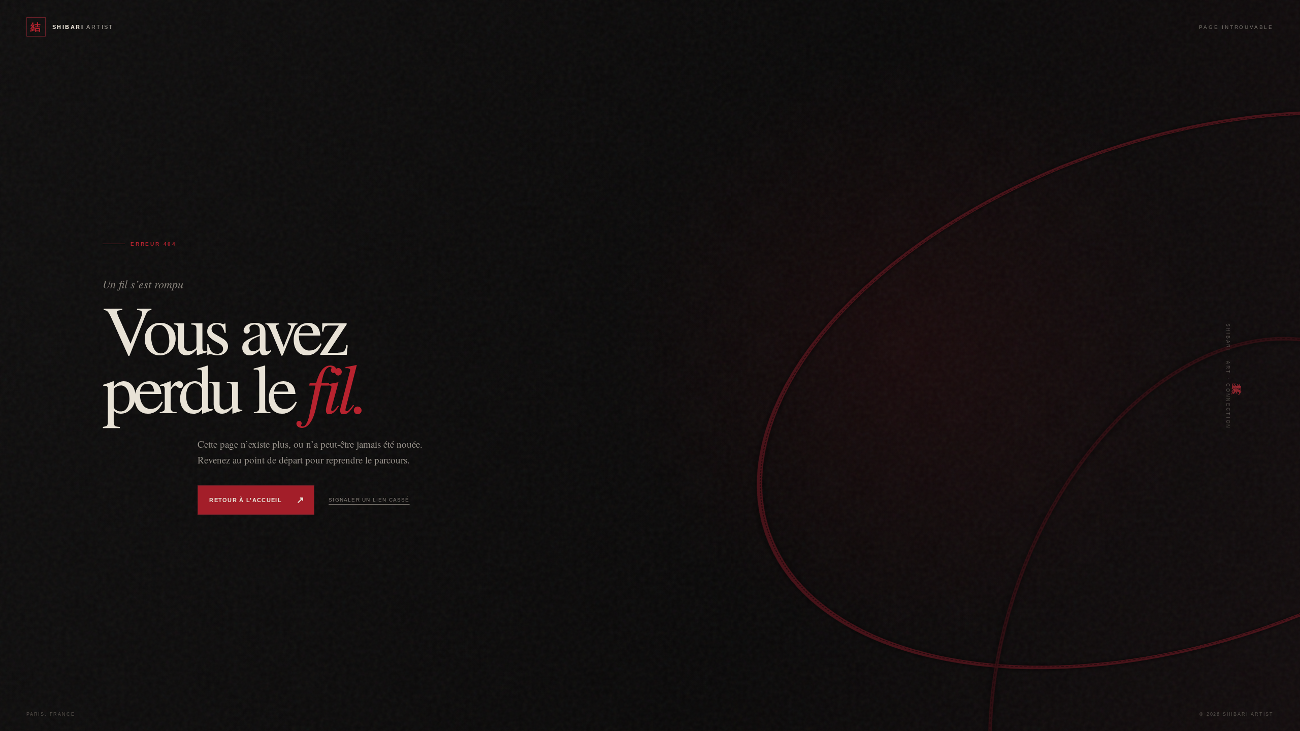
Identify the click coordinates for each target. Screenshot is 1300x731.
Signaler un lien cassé (369, 500)
